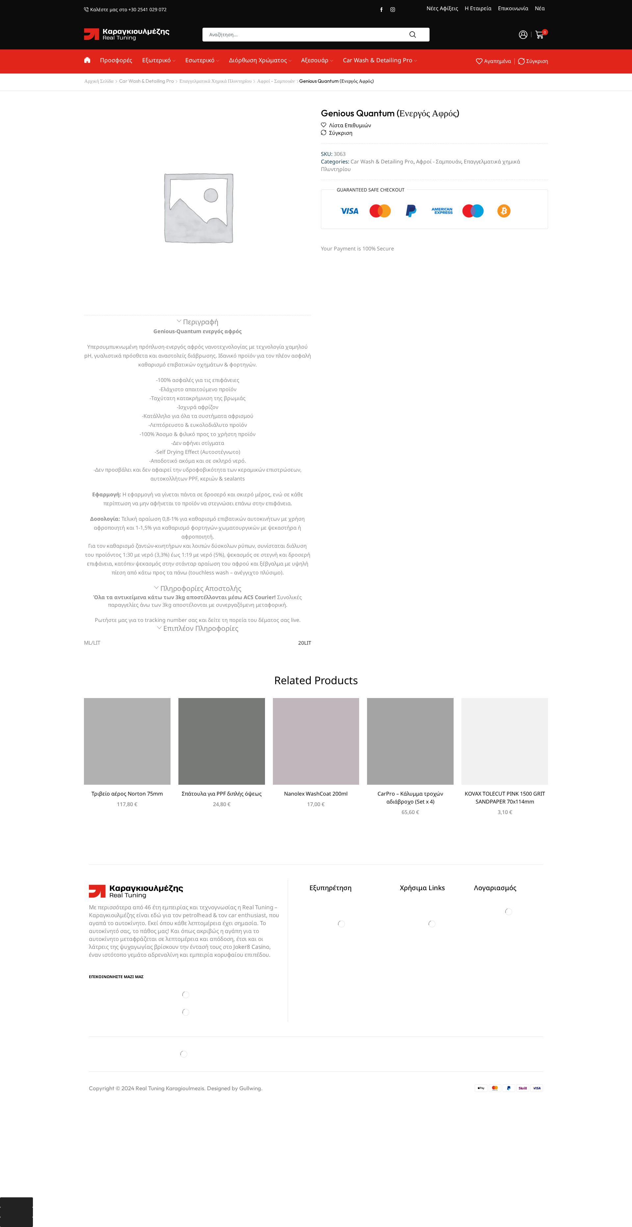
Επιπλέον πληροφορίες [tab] (200, 628)
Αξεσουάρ (315, 60)
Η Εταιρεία (478, 8)
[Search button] (412, 34)
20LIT (304, 642)
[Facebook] (381, 10)
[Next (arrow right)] (16, 1222)
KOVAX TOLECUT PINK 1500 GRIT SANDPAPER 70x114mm (505, 797)
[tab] (197, 322)
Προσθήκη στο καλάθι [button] (127, 744)
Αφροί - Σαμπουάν (276, 81)
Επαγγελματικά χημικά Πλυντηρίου (215, 81)
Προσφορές (116, 60)
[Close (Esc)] (16, 1202)
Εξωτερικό (156, 60)
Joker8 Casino (251, 946)
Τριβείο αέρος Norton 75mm (127, 793)
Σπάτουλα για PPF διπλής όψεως (222, 793)
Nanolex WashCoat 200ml (316, 793)
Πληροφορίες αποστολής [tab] (200, 588)
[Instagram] (392, 10)
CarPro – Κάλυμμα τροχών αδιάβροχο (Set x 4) (410, 797)
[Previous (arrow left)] (16, 1212)
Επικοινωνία (513, 8)
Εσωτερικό (200, 60)
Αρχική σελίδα (99, 81)
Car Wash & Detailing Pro (377, 60)
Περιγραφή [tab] (201, 321)
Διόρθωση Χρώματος (258, 60)
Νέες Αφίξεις (442, 8)
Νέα (540, 8)
